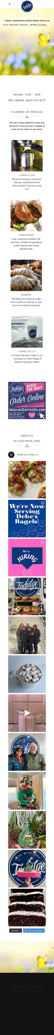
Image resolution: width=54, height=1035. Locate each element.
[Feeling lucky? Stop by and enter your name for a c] (27, 868)
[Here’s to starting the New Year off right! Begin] (27, 596)
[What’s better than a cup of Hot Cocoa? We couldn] (27, 674)
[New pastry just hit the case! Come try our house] (27, 907)
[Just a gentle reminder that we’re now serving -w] (27, 518)
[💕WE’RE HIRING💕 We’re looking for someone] (27, 557)
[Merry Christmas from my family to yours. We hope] (27, 791)
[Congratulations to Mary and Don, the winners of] (27, 752)
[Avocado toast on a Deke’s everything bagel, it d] (27, 480)
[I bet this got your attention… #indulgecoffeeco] (27, 713)
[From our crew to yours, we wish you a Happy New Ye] (27, 635)
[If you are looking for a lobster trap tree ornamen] (27, 830)
